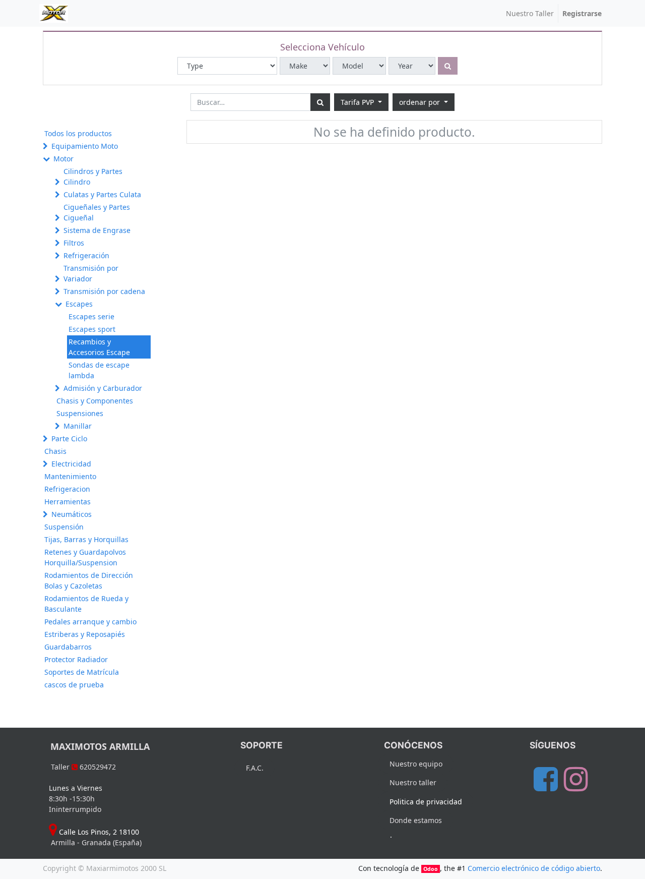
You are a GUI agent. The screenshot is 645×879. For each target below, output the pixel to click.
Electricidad (71, 463)
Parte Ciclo (69, 438)
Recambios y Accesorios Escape (99, 347)
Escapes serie (91, 316)
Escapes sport (92, 329)
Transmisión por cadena (104, 291)
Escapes (79, 304)
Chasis (55, 451)
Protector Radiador (76, 659)
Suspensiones (79, 413)
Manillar (77, 426)
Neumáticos (71, 514)
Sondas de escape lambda (99, 370)
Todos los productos (78, 133)
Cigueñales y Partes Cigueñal (96, 212)
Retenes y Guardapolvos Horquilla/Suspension (85, 557)
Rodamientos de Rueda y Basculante (86, 604)
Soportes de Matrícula (81, 672)
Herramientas (67, 501)
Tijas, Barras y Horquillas (86, 539)
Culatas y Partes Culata (102, 194)
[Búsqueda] (320, 102)
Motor (63, 158)
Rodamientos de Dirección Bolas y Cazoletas (88, 580)
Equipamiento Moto (84, 146)
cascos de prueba (74, 684)
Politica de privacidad (426, 801)
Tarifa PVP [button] (358, 102)
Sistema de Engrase (97, 230)
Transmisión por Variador (90, 273)
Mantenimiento (70, 476)
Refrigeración (86, 255)
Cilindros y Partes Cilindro (92, 176)
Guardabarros (68, 647)
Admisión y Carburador (102, 388)
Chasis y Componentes (94, 400)
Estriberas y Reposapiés (84, 634)
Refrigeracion (67, 489)
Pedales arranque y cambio (90, 621)
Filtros (73, 243)
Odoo (430, 868)
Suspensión (64, 527)
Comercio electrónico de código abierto (534, 868)
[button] (424, 102)
